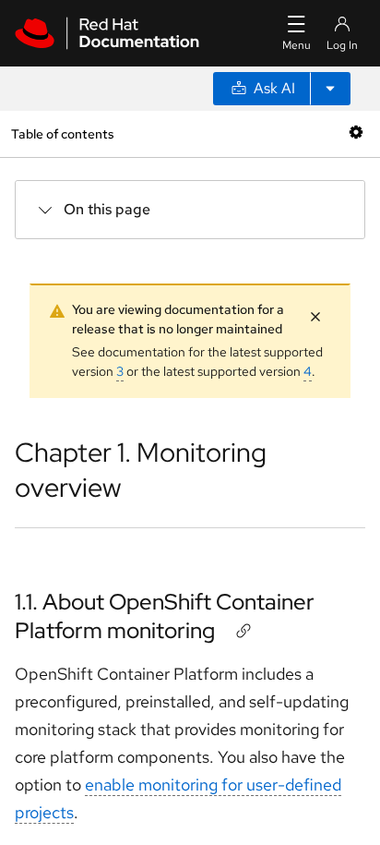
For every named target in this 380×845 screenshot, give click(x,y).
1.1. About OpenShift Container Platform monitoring (165, 616)
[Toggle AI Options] (330, 88)
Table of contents (62, 133)
